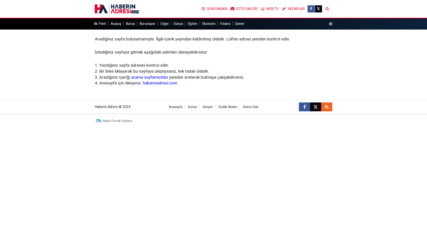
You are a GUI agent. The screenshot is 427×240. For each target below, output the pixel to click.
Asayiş (116, 24)
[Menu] (330, 24)
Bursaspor (147, 24)
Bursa (130, 24)
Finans (225, 24)
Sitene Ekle (251, 107)
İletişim (208, 107)
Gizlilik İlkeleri (227, 107)
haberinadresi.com (160, 83)
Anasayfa (176, 107)
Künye (192, 107)
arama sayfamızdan (149, 77)
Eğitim (192, 24)
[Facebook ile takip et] (311, 8)
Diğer (164, 24)
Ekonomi (209, 24)
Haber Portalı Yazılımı (117, 121)
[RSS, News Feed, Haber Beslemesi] (326, 106)
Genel (239, 24)
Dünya (178, 24)
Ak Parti (100, 24)
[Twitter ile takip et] (318, 8)
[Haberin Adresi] (117, 8)
